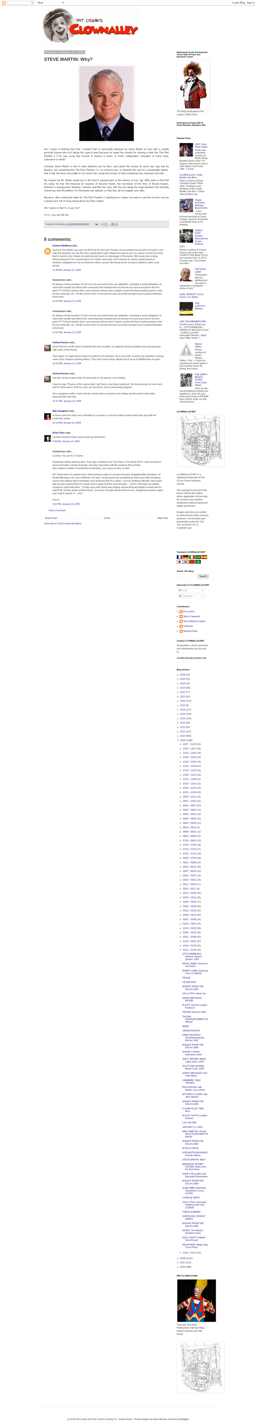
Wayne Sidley (198, 345)
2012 (183, 727)
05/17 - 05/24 (190, 884)
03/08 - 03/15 (190, 915)
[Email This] (102, 224)
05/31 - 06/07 (190, 875)
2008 (183, 1258)
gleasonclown (190, 631)
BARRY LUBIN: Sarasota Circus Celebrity (195, 972)
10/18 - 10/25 (190, 788)
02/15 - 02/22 (190, 928)
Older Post (162, 518)
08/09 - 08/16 (190, 831)
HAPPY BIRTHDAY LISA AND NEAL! (194, 1074)
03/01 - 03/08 (190, 919)
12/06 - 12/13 (190, 757)
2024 (183, 683)
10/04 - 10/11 (190, 796)
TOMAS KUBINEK (191, 1212)
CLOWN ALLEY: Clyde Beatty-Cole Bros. (191, 176)
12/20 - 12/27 (190, 748)
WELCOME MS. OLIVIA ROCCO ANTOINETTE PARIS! (195, 1134)
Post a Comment (57, 510)
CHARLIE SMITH (191, 1197)
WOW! (185, 1026)
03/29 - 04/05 (190, 902)
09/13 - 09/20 (190, 810)
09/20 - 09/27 (190, 805)
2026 (183, 674)
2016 (183, 709)
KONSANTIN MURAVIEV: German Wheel (195, 1153)
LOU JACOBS (189, 1122)
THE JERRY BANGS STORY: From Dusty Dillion (201, 380)
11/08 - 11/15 (190, 775)
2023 (183, 687)
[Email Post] (96, 224)
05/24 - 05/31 (190, 880)
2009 (183, 740)
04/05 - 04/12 (190, 897)
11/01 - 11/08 (190, 779)
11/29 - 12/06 (190, 761)
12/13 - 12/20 (190, 753)
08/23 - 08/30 (190, 823)
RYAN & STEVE (190, 1148)
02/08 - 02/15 (190, 932)
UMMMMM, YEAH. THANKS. (191, 1081)
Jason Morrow (160, 1419)
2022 (183, 692)
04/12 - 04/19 (190, 893)
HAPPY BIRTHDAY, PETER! (192, 999)
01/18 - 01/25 (190, 945)
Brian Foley (58, 432)
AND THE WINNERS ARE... (193, 321)
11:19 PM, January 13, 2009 (66, 423)
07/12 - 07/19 (190, 849)
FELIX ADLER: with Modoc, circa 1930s (193, 1088)
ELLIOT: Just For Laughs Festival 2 (194, 1006)
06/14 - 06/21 (190, 866)
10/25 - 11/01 (190, 783)
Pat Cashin (189, 611)
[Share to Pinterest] (116, 224)
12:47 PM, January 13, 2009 (66, 401)
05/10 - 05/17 (190, 888)
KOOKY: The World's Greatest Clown (192, 1231)
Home (107, 518)
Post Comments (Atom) (69, 523)
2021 (183, 696)
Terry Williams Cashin (194, 621)
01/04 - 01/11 (190, 1252)
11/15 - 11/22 (190, 770)
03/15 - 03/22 (190, 910)
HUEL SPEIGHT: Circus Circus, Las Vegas (192, 295)
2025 (183, 679)
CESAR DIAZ (189, 982)
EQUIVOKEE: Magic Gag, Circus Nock (195, 1246)
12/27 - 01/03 (190, 744)
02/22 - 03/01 (190, 923)
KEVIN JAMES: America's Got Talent (195, 965)
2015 (183, 714)
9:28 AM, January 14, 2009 (66, 441)
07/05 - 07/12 (190, 853)
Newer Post (51, 518)
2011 (183, 731)
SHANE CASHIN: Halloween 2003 (192, 1053)
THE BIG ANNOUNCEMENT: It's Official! (195, 1019)
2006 (183, 1267)
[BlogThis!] (106, 224)
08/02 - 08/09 (190, 836)
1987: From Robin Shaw (201, 145)
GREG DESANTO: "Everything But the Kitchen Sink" (193, 1038)
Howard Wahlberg (61, 245)
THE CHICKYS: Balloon (200, 306)
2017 (183, 705)
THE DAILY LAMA (200, 270)
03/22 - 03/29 (190, 906)
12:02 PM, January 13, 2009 (66, 301)
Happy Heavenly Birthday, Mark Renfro (201, 204)
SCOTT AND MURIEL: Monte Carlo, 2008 (193, 1067)
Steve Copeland (191, 616)
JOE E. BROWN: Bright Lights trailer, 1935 (194, 1060)
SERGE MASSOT (191, 1030)
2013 (183, 722)
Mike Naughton (60, 411)
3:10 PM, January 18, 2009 (66, 504)
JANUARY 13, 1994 (192, 1127)
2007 (183, 1262)
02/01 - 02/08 (190, 937)
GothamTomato (60, 342)
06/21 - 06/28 (190, 862)
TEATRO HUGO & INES (194, 1012)
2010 (183, 736)
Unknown (188, 626)
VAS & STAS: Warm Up (194, 993)
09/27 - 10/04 (190, 801)
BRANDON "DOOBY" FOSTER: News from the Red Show (194, 1167)
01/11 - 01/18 (190, 950)
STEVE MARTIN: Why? (194, 1159)
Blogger (185, 1419)
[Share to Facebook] (113, 224)
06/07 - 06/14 (190, 871)
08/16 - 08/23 (190, 827)
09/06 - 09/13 (190, 814)
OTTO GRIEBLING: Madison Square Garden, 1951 (192, 957)
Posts (184, 590)
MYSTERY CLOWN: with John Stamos (194, 1095)
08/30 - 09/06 (190, 818)
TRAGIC (186, 978)
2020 (183, 701)
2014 (183, 718)
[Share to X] (109, 224)
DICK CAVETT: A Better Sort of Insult (194, 1238)
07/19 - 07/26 (190, 845)
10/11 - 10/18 (190, 792)
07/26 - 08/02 (190, 840)
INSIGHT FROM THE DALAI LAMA (193, 987)
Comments (187, 596)
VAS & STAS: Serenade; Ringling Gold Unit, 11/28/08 (194, 1205)
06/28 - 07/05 (190, 858)
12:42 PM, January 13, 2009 (66, 363)
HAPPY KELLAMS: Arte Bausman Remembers (195, 1175)
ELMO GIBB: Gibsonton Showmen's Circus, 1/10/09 (194, 1191)
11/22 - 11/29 (190, 766)
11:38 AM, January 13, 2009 (66, 270)
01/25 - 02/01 (190, 941)
